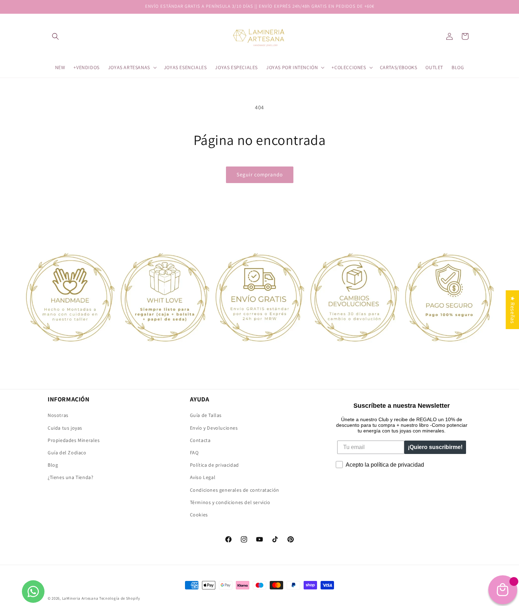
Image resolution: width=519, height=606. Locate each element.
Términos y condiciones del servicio (230, 502)
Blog (53, 465)
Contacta (200, 440)
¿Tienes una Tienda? (70, 477)
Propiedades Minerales (74, 440)
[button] (55, 36)
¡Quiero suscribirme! (435, 447)
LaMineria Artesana (80, 598)
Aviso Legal (203, 477)
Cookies (199, 514)
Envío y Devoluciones (214, 427)
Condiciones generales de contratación (234, 489)
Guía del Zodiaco (67, 452)
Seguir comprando (260, 174)
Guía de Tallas (206, 415)
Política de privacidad (214, 465)
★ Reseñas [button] (512, 309)
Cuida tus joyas (65, 427)
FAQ (194, 452)
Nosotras (58, 415)
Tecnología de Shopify (119, 598)
